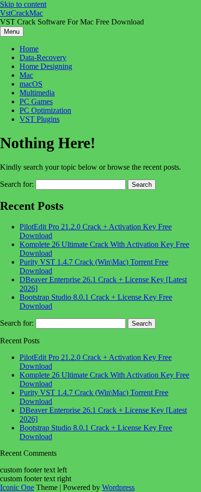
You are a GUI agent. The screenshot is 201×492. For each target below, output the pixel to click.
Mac (26, 75)
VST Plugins (40, 119)
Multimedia (37, 93)
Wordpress (118, 487)
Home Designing (46, 66)
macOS (31, 84)
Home (29, 49)
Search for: (17, 184)
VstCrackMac (21, 13)
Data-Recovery (43, 57)
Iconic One (17, 487)
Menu (12, 31)
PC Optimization (45, 110)
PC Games (36, 101)
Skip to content (23, 4)
